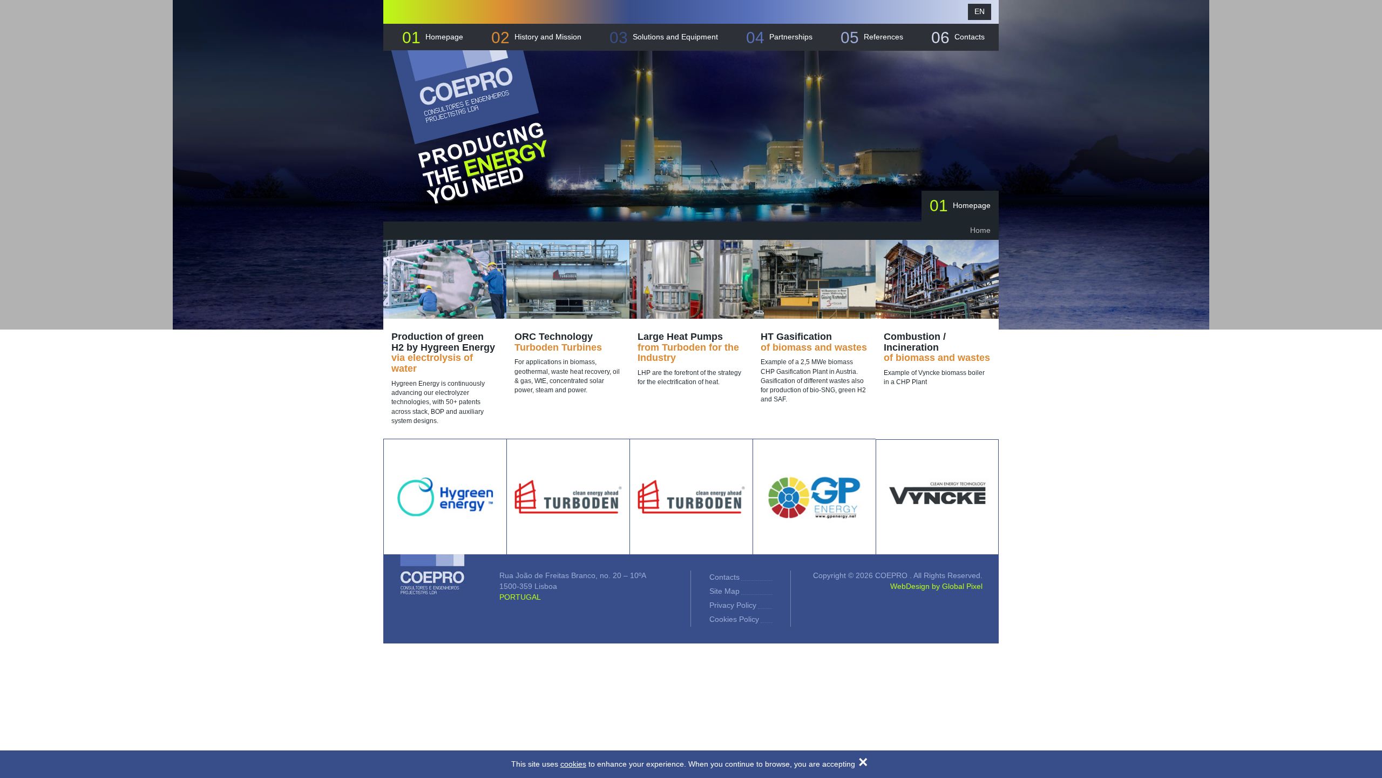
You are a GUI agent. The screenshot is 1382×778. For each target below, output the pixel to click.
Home (980, 230)
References (872, 37)
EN (979, 11)
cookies (573, 764)
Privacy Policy (732, 605)
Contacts (958, 37)
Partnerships (779, 37)
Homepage (432, 37)
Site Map (724, 591)
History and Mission (536, 37)
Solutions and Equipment (663, 37)
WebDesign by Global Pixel (936, 586)
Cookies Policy (734, 619)
